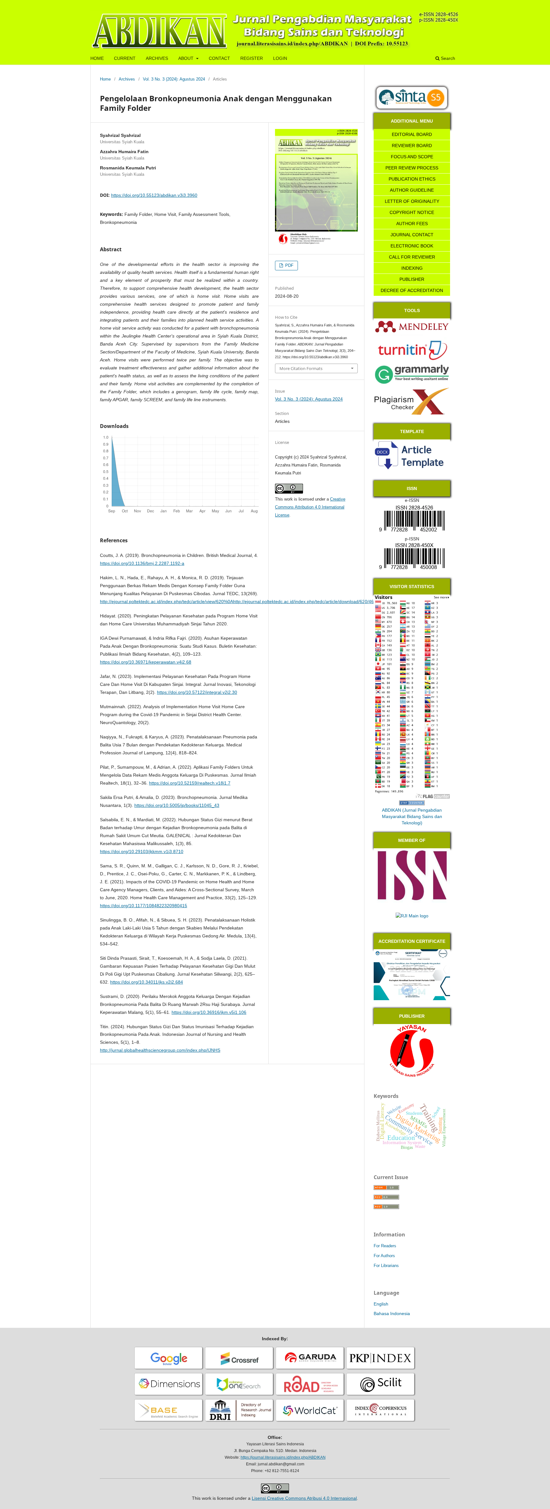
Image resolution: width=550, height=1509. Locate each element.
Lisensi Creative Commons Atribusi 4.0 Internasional (304, 1498)
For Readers (385, 1245)
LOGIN (280, 58)
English (381, 1303)
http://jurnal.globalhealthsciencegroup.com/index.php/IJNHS (160, 1050)
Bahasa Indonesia (392, 1313)
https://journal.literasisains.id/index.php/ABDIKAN (283, 1457)
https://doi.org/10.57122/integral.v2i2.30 (197, 692)
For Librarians (386, 1265)
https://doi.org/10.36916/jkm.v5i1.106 (209, 1012)
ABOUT (186, 58)
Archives (127, 79)
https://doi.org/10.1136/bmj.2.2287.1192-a (142, 563)
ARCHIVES (157, 58)
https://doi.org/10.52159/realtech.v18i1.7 (189, 783)
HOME (97, 58)
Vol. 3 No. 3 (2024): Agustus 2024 (174, 79)
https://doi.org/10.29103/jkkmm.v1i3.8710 (141, 851)
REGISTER (251, 58)
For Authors (384, 1255)
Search (447, 58)
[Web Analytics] (412, 803)
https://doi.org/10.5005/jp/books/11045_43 (176, 805)
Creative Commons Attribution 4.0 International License (310, 507)
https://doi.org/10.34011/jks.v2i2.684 (146, 982)
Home (105, 79)
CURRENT (125, 58)
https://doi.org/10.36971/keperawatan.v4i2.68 (145, 662)
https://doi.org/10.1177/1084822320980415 (143, 905)
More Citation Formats (300, 368)
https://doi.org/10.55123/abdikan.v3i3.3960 (154, 195)
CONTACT (219, 58)
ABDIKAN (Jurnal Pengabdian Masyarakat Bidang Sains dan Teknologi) (412, 816)
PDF (288, 265)
